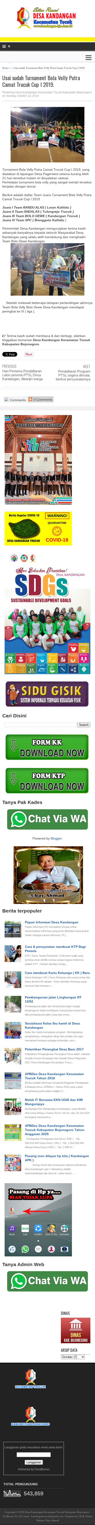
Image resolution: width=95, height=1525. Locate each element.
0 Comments (42, 399)
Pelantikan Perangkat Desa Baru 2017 (54, 1049)
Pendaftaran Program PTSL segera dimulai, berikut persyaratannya (73, 375)
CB (80, 1516)
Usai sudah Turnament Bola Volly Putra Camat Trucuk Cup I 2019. (41, 81)
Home (5, 68)
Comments (17, 400)
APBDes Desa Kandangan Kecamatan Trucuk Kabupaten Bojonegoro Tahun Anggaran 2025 (54, 1130)
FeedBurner (42, 1469)
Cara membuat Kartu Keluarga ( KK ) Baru (57, 973)
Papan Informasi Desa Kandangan (51, 922)
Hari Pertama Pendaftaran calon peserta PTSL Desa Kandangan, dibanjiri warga (22, 375)
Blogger (56, 838)
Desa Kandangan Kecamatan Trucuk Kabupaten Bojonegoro (57, 1512)
